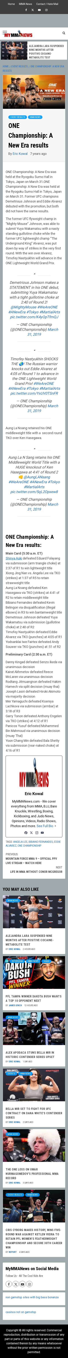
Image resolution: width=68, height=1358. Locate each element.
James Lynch (15, 1005)
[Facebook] (26, 833)
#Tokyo (32, 312)
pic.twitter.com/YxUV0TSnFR (34, 393)
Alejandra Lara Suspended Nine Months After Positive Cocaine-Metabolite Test (29, 940)
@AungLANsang (37, 477)
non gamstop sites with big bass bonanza (32, 1297)
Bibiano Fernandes (41, 841)
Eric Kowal (20, 154)
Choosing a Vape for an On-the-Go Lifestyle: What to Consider (46, 52)
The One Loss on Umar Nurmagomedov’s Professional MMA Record (32, 1174)
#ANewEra (16, 312)
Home (11, 4)
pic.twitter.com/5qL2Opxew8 (34, 492)
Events (11, 1073)
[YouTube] (42, 833)
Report (13, 1252)
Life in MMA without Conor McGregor (36, 869)
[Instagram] (37, 833)
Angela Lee (20, 841)
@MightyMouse (23, 307)
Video (46, 961)
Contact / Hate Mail (47, 4)
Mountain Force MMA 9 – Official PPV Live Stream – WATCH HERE (31, 859)
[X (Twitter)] (31, 833)
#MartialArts (49, 312)
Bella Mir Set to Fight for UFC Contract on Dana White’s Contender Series (34, 1113)
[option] (34, 50)
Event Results (18, 117)
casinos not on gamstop (21, 1312)
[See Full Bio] (55, 825)
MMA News (25, 4)
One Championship (29, 845)
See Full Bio (45, 826)
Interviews (17, 961)
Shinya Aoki (14, 558)
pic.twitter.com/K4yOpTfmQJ (34, 317)
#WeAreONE (47, 307)
